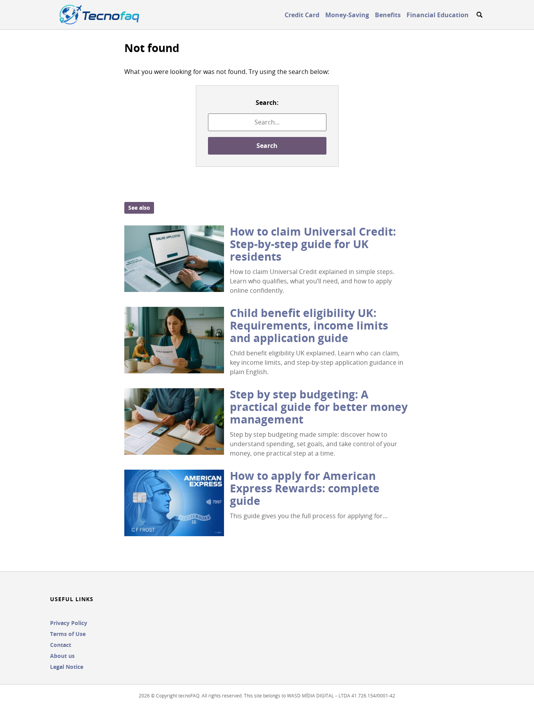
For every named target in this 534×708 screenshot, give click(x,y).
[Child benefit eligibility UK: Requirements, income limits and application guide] (174, 340)
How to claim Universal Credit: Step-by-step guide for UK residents (313, 244)
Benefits (388, 15)
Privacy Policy (68, 623)
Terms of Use (68, 634)
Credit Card (302, 15)
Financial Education (438, 15)
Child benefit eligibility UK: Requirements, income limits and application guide (309, 325)
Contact (60, 645)
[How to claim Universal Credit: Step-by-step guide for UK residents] (174, 258)
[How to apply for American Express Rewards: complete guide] (174, 503)
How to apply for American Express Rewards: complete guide (305, 488)
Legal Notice (66, 666)
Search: (267, 102)
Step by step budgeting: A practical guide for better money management (319, 407)
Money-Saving (347, 15)
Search (267, 145)
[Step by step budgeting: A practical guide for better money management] (174, 421)
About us (62, 655)
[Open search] (479, 15)
